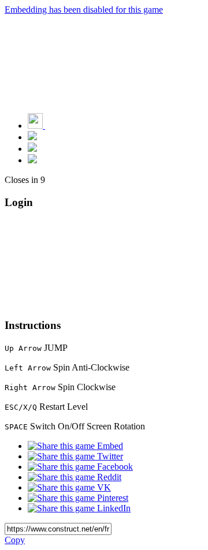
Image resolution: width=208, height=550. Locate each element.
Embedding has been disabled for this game (84, 9)
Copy (15, 540)
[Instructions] (32, 137)
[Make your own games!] (61, 125)
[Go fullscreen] (32, 160)
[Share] (32, 149)
